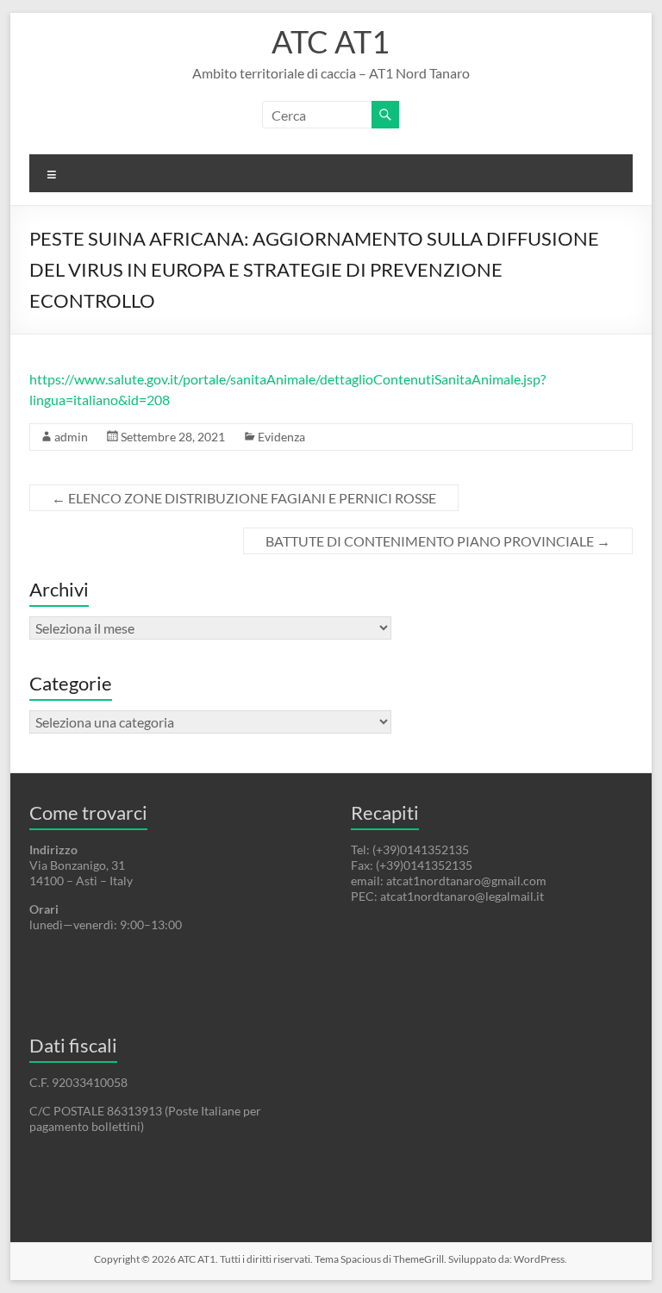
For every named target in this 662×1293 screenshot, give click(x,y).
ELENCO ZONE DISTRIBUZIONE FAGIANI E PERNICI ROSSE (244, 498)
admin (71, 436)
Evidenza (281, 436)
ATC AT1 (331, 41)
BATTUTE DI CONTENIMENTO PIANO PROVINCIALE (437, 541)
